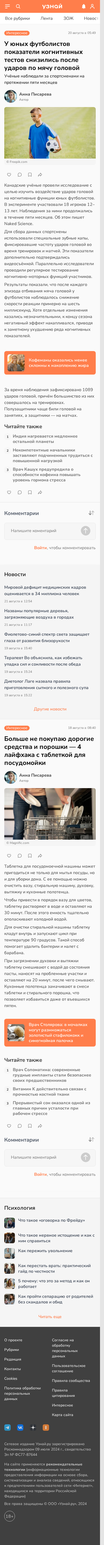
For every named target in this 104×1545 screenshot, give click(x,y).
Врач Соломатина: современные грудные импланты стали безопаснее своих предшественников (52, 1075)
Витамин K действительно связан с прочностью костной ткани (49, 1091)
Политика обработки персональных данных (22, 1393)
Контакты (12, 1368)
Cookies (10, 1378)
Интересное (62, 1405)
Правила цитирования (63, 1393)
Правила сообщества (71, 1380)
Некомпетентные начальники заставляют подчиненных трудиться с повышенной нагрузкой (53, 455)
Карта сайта (62, 1414)
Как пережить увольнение (45, 1251)
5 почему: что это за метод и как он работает (54, 1284)
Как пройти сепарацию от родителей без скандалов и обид (55, 1299)
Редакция (12, 1359)
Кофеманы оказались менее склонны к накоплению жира (59, 362)
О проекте (13, 1340)
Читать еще (50, 1317)
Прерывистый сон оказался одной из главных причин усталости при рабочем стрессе (51, 1108)
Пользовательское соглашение (69, 1368)
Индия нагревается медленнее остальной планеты (45, 439)
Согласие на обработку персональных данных (65, 1348)
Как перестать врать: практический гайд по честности (54, 1268)
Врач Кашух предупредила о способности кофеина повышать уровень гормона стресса (47, 475)
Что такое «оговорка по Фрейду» (51, 1220)
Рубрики (11, 1349)
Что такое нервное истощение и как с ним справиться (56, 1238)
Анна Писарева (35, 94)
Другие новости (50, 709)
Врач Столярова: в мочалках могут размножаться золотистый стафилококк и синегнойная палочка (58, 1032)
